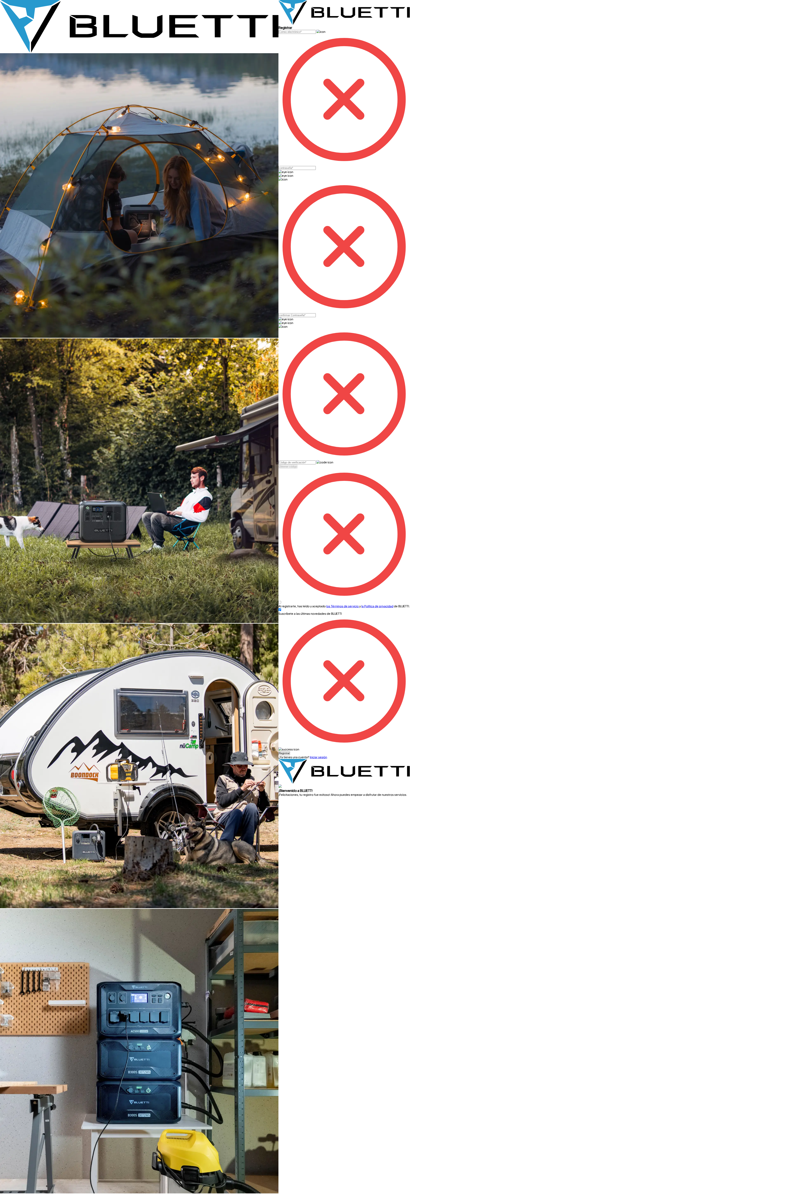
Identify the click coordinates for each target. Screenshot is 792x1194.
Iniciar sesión (318, 757)
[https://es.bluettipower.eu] (139, 51)
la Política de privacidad (377, 606)
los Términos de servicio (342, 606)
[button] (284, 753)
